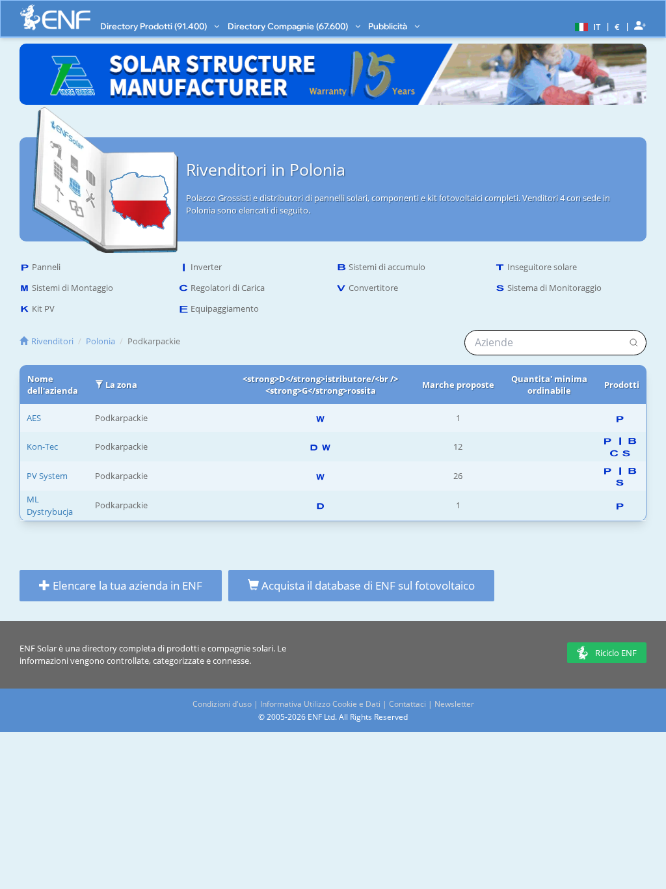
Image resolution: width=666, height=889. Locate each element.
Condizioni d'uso (222, 703)
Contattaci (407, 703)
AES (34, 418)
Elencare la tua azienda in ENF (126, 585)
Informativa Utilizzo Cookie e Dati (320, 703)
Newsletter (454, 703)
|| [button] (618, 26)
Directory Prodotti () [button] (154, 26)
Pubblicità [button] (388, 26)
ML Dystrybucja (50, 505)
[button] (586, 26)
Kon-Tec (42, 446)
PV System (47, 476)
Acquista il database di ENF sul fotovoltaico (367, 585)
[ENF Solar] (55, 17)
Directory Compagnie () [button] (289, 26)
